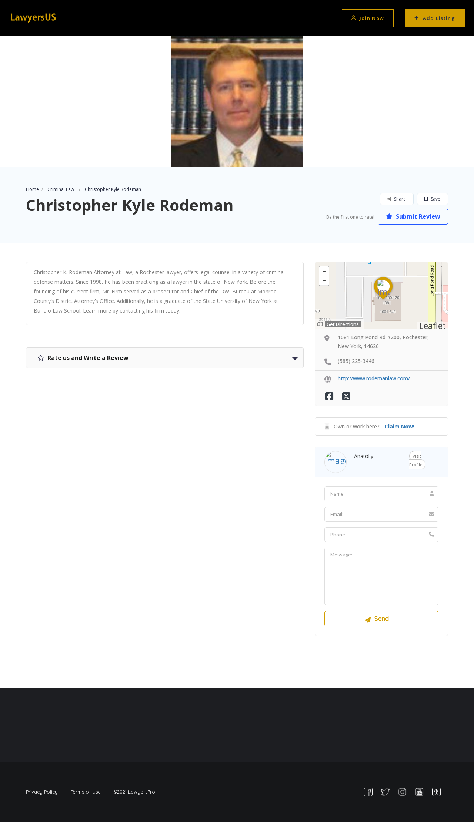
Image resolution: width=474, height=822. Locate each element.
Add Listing (439, 18)
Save (435, 199)
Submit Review (417, 216)
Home (32, 189)
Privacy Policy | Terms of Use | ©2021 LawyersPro (90, 792)
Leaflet (432, 325)
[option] (237, 101)
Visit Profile (415, 460)
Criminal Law (60, 189)
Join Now (372, 18)
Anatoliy (363, 455)
